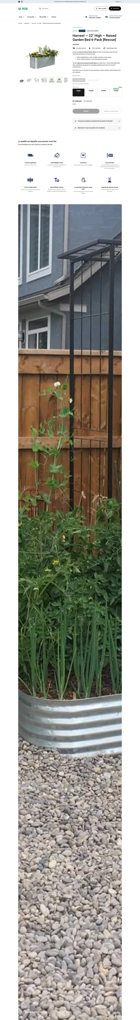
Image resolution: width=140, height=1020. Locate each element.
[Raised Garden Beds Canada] (23, 8)
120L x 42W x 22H (93, 80)
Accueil (20, 23)
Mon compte (102, 8)
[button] (115, 8)
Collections (26, 23)
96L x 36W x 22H (79, 80)
